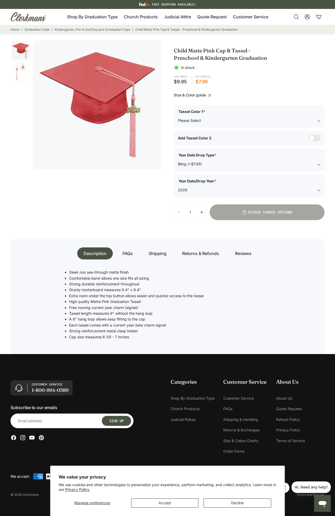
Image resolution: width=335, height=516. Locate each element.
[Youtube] (32, 438)
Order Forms (233, 451)
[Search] (296, 17)
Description (95, 253)
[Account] (307, 17)
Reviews (243, 253)
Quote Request (289, 409)
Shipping (157, 253)
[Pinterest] (41, 438)
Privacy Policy (288, 430)
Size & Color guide (190, 95)
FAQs (127, 253)
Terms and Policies (311, 495)
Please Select (189, 120)
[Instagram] (23, 438)
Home (14, 29)
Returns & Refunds (200, 253)
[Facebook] (13, 438)
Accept (165, 503)
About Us (284, 398)
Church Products (185, 409)
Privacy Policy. (77, 489)
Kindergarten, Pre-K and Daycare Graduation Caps (92, 29)
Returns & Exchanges (241, 430)
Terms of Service (290, 440)
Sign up (116, 421)
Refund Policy (288, 419)
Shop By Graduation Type (193, 398)
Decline (237, 503)
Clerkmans (31, 495)
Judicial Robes (183, 419)
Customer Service (238, 398)
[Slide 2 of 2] (20, 71)
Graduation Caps (37, 29)
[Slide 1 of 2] (20, 50)
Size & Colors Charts (240, 440)
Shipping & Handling (240, 419)
